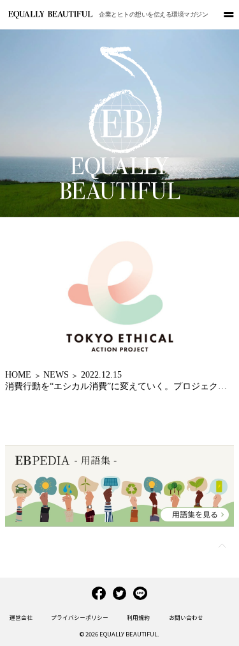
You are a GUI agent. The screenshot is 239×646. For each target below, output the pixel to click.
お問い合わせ (186, 617)
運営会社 (21, 617)
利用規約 (138, 617)
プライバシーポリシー (79, 617)
